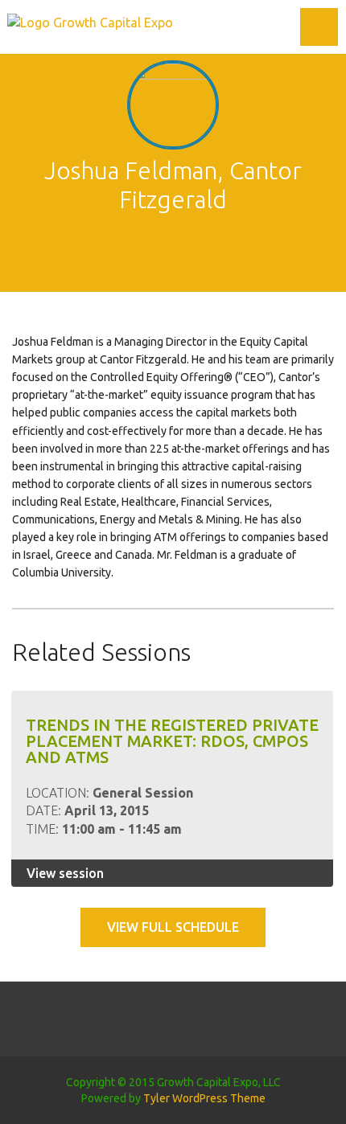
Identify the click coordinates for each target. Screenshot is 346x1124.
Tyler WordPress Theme (204, 1098)
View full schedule (173, 927)
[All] (173, 252)
